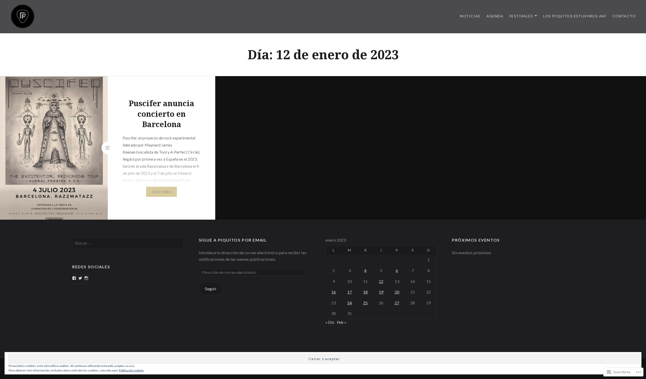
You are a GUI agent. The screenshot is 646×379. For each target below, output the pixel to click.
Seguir (211, 288)
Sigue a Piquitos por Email (233, 240)
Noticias (470, 16)
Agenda (495, 16)
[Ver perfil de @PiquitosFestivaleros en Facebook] (74, 278)
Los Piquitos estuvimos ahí (574, 16)
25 (365, 302)
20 (397, 291)
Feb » (341, 322)
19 (381, 291)
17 (349, 291)
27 (397, 302)
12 (381, 281)
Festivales (521, 16)
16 (333, 291)
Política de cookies (131, 370)
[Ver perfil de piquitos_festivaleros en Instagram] (86, 278)
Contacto (624, 16)
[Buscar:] (128, 243)
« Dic (330, 322)
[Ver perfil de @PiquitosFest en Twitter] (80, 278)
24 (349, 302)
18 (365, 291)
